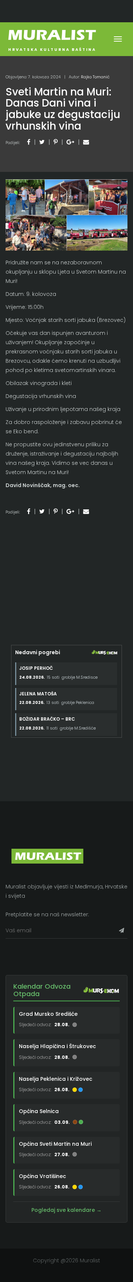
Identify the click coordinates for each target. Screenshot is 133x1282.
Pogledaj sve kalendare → (66, 1210)
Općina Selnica (39, 1111)
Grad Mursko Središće (48, 1014)
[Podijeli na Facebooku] (28, 142)
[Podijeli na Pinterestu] (56, 142)
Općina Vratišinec (42, 1176)
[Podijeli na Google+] (70, 142)
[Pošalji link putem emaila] (86, 142)
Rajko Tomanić (95, 77)
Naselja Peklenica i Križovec (55, 1079)
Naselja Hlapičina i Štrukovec (57, 1046)
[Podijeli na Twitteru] (42, 142)
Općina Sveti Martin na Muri (55, 1144)
